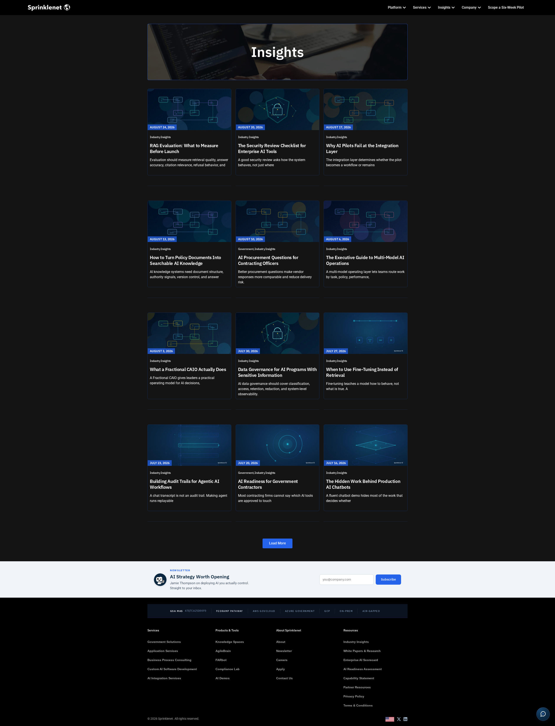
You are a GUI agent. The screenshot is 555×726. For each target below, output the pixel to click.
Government (245, 249)
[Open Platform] (404, 7)
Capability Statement (358, 678)
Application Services (162, 651)
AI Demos (222, 678)
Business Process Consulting (169, 660)
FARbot (221, 660)
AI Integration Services (164, 678)
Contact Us (284, 678)
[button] (277, 543)
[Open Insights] (453, 7)
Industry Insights (160, 137)
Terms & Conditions (358, 705)
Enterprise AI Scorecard (360, 660)
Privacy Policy (353, 696)
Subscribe (388, 579)
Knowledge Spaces (229, 642)
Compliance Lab (227, 669)
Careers (281, 660)
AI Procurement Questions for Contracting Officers (268, 260)
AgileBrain (223, 651)
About (280, 642)
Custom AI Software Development (172, 669)
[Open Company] (479, 7)
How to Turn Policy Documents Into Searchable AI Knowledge (185, 260)
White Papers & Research (362, 651)
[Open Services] (429, 7)
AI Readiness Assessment (362, 669)
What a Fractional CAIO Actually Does (188, 369)
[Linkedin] (405, 719)
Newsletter (284, 651)
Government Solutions (164, 642)
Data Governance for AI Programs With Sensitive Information (277, 372)
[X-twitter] (399, 719)
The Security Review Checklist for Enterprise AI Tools (272, 148)
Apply (280, 669)
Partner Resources (357, 687)
